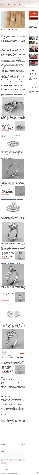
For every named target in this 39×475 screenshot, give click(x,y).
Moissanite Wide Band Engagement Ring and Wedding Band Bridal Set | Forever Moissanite (8, 124)
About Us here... (31, 34)
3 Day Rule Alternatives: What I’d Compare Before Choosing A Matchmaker (33, 78)
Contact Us (30, 470)
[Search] (26, 6)
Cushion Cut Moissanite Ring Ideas (7, 426)
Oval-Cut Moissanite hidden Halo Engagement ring (10, 220)
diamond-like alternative (10, 40)
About (1, 33)
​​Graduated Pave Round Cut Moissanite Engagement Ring (11, 263)
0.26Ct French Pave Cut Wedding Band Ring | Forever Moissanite (7, 189)
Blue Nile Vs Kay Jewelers (32, 72)
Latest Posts (4, 33)
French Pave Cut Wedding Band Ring (7, 158)
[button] (6, 4)
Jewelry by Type (3, 30)
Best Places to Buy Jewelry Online (33, 91)
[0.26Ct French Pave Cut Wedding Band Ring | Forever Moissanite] (20, 191)
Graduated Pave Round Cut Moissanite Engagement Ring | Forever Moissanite (8, 294)
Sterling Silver (2, 83)
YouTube (35, 67)
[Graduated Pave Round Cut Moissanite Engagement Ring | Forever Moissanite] (20, 297)
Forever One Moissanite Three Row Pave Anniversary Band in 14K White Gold (12, 305)
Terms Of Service (26, 470)
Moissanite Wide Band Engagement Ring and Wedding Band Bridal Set (13, 95)
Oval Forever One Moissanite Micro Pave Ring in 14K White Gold (12, 199)
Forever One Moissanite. (19, 322)
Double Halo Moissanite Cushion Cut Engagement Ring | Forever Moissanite (8, 367)
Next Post (23, 444)
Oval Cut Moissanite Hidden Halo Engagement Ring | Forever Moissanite (8, 253)
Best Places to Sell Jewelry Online (33, 92)
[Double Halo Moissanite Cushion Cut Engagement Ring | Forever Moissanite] (20, 369)
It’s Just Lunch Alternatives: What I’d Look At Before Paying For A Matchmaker (33, 81)
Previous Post (3, 444)
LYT (19, 2)
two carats (11, 89)
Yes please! (33, 18)
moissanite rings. (16, 77)
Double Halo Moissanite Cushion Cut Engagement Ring (10, 327)
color (15, 71)
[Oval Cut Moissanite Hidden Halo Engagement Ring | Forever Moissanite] (20, 255)
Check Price (5, 130)
